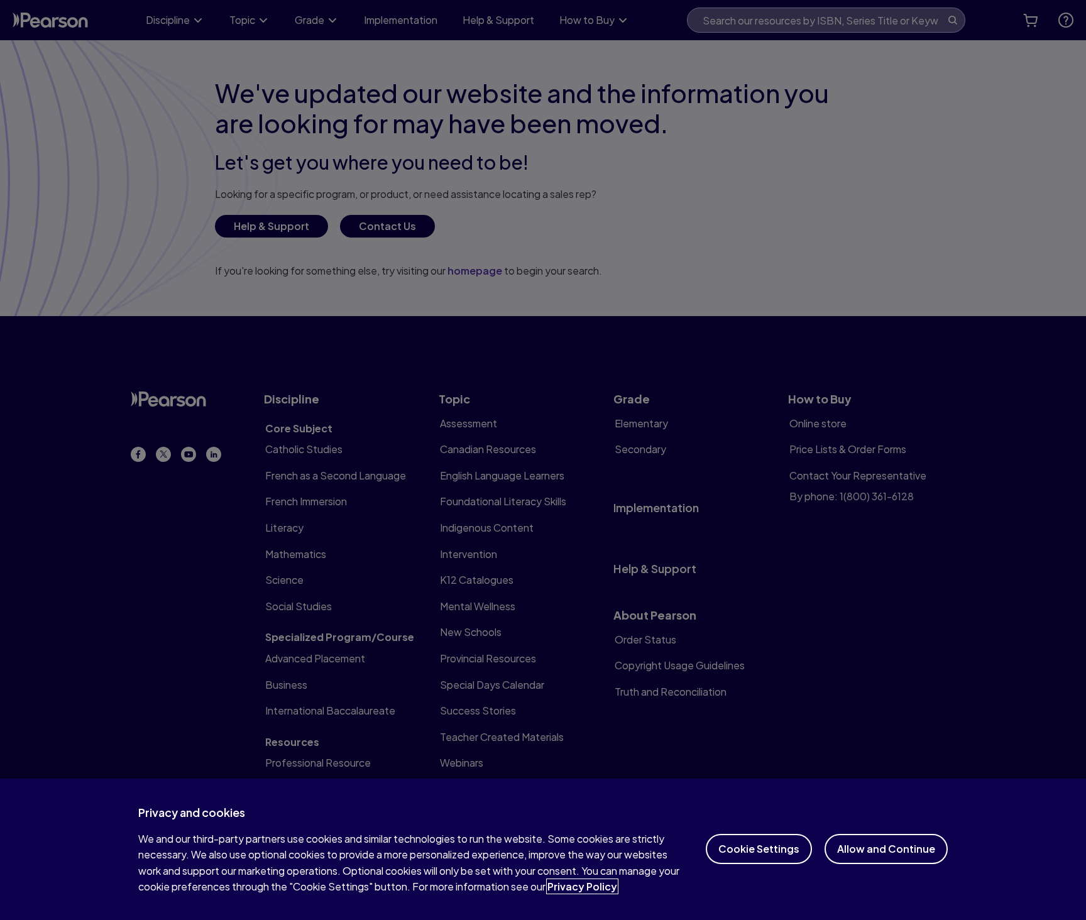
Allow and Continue (886, 848)
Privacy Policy (582, 886)
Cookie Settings (758, 848)
